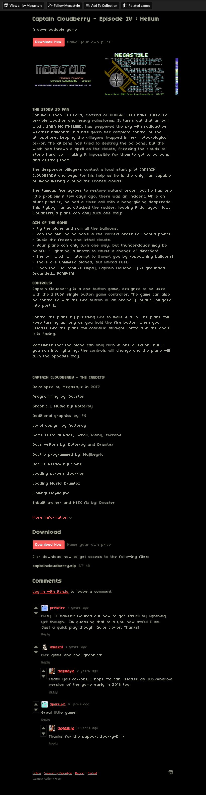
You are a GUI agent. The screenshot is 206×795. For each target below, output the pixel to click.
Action (48, 778)
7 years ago (78, 608)
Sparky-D (58, 704)
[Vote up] (36, 608)
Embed (92, 773)
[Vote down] (36, 613)
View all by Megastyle (58, 773)
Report (79, 773)
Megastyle (66, 671)
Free (58, 778)
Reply (45, 634)
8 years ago (76, 646)
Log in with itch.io (51, 592)
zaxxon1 (56, 646)
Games (37, 778)
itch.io (37, 773)
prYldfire (57, 608)
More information (50, 518)
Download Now (48, 42)
